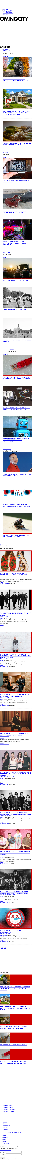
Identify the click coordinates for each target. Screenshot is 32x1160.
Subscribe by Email (8, 1107)
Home (4, 1135)
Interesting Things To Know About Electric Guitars (15, 211)
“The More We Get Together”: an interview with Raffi (17, 474)
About (5, 1122)
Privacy (5, 1129)
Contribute (8, 13)
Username (2, 1152)
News (5, 14)
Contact (5, 1124)
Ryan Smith (3, 935)
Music (5, 152)
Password (2, 1154)
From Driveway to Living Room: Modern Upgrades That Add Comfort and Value (16, 112)
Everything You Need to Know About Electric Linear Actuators (16, 440)
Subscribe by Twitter (8, 1111)
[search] (17, 1146)
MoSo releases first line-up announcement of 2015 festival (16, 505)
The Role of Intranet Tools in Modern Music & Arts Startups (16, 378)
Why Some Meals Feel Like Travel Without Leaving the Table (17, 143)
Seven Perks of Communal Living (13, 1045)
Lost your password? (11, 1159)
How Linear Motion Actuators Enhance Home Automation (16, 408)
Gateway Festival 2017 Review (15, 280)
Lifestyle (7, 51)
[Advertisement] (16, 34)
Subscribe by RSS (7, 1105)
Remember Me (11, 1157)
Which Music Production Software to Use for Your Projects (14, 243)
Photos (6, 252)
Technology (8, 349)
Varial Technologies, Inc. (15, 1132)
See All (6, 56)
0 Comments (4, 583)
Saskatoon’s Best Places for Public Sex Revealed (16, 536)
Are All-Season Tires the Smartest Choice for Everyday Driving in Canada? (16, 80)
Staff (2, 577)
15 (5, 948)
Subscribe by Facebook (9, 1109)
